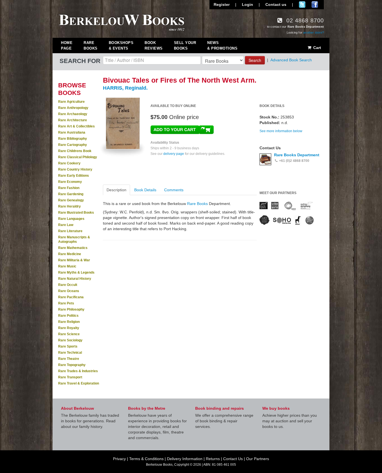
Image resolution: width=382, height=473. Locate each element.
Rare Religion (69, 322)
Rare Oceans (68, 291)
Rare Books (91, 45)
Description (116, 190)
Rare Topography (72, 365)
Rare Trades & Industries (78, 371)
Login (247, 4)
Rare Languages (71, 219)
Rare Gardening (70, 194)
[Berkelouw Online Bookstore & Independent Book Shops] (121, 22)
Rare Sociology (70, 340)
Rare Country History (75, 169)
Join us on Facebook (314, 4)
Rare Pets (66, 303)
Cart (316, 47)
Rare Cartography (72, 145)
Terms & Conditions (146, 458)
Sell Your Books (185, 45)
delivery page (173, 154)
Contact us (275, 4)
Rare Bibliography (72, 139)
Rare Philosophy (71, 309)
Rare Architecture (72, 120)
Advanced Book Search (291, 60)
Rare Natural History (74, 279)
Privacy (119, 458)
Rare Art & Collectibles (76, 126)
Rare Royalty (68, 328)
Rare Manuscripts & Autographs (74, 239)
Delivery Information (184, 458)
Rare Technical (70, 353)
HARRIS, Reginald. (125, 88)
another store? (313, 32)
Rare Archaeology (72, 114)
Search (255, 60)
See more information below (281, 131)
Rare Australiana (71, 132)
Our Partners (257, 458)
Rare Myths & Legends (76, 272)
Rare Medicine (69, 254)
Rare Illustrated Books (76, 213)
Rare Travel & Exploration (78, 383)
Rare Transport (70, 377)
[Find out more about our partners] (287, 213)
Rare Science (69, 334)
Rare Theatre (68, 359)
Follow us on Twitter (302, 4)
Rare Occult (67, 285)
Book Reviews (154, 45)
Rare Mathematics (73, 248)
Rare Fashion (68, 188)
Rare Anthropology (73, 108)
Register (222, 4)
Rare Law (65, 225)
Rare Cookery (69, 163)
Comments (173, 190)
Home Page (66, 45)
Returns (213, 458)
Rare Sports (67, 346)
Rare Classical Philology (77, 157)
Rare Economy (70, 182)
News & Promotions (222, 45)
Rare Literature (70, 231)
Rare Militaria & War (74, 260)
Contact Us (233, 458)
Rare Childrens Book (74, 151)
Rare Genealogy (71, 200)
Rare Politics (68, 316)
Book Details (145, 190)
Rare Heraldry (69, 206)
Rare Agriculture (71, 102)
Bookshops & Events (121, 45)
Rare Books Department (296, 155)
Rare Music (67, 266)
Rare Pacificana (71, 297)
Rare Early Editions (73, 176)
